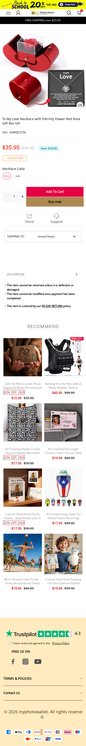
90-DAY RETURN (52, 306)
